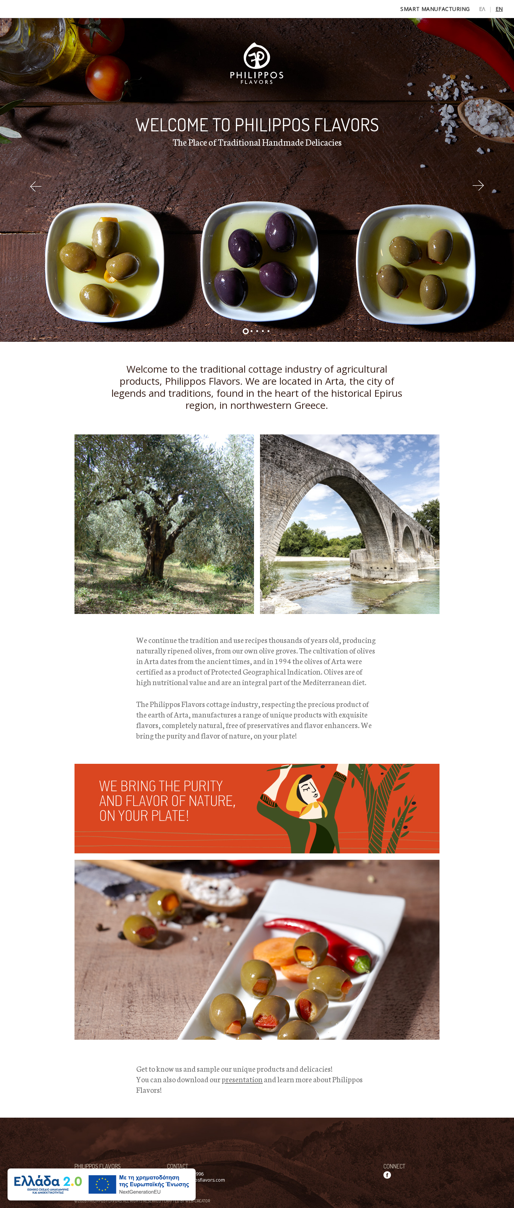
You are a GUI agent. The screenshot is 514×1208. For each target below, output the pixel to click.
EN (499, 8)
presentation (242, 1079)
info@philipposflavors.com (196, 1180)
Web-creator (197, 1200)
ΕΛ (482, 8)
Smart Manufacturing (435, 9)
